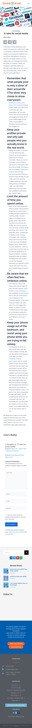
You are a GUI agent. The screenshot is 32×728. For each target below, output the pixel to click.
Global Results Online (21, 726)
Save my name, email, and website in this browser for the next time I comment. (15, 517)
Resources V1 (15, 695)
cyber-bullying (24, 293)
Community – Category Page (15, 698)
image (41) (15, 700)
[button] (5, 42)
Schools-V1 (15, 685)
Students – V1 (15, 693)
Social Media (16, 31)
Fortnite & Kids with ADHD (18, 576)
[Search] (26, 552)
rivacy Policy (12, 716)
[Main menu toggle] (28, 3)
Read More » (12, 572)
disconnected (13, 361)
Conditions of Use (20, 716)
